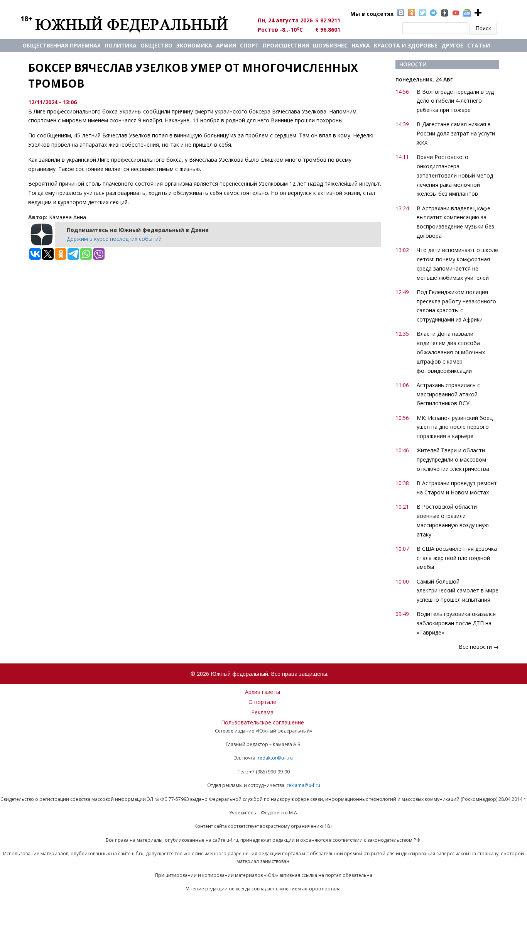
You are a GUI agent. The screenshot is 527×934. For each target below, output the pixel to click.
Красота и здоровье (405, 45)
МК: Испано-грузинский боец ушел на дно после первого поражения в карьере (455, 427)
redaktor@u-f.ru (275, 758)
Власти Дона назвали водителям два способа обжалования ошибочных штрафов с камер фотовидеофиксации (451, 352)
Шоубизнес (330, 45)
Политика (121, 45)
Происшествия (286, 45)
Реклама (262, 712)
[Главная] (133, 23)
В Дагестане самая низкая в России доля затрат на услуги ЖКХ (456, 133)
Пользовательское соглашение (262, 722)
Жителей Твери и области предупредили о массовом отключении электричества (453, 459)
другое (452, 45)
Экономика (194, 45)
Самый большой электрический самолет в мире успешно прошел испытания (457, 591)
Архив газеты (262, 691)
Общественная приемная (61, 45)
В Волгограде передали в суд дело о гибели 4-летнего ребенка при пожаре (455, 101)
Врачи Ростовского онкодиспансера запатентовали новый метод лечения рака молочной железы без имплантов (455, 175)
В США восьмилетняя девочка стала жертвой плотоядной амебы (457, 558)
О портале (262, 702)
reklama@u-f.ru (303, 785)
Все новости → (479, 646)
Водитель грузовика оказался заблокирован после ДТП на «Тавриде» (456, 623)
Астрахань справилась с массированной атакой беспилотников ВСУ (448, 394)
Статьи (478, 45)
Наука (360, 45)
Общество (156, 45)
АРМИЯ (226, 45)
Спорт (249, 45)
